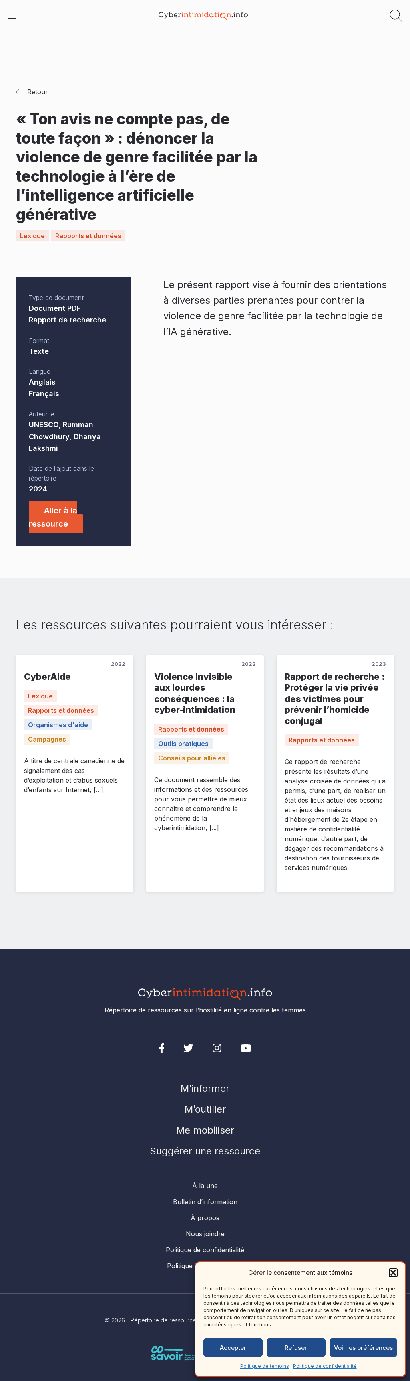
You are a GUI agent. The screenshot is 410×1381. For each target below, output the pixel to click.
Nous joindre (205, 1234)
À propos (205, 1218)
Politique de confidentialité (325, 1366)
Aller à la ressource (53, 517)
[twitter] (188, 1048)
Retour (37, 92)
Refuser (296, 1347)
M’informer (205, 1088)
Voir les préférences (363, 1347)
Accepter (233, 1347)
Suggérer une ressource (205, 1151)
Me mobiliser (205, 1130)
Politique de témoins (264, 1366)
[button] (393, 1273)
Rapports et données (88, 236)
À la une (205, 1186)
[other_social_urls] (217, 1048)
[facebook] (161, 1048)
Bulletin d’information (205, 1202)
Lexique (32, 236)
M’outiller (205, 1109)
